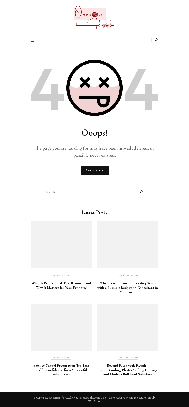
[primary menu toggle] (33, 40)
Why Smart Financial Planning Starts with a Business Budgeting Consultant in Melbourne (127, 287)
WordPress (94, 401)
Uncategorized (61, 275)
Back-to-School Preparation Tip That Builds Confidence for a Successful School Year (61, 370)
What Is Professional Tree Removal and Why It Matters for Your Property (61, 285)
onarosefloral (60, 397)
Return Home (94, 170)
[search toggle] (156, 40)
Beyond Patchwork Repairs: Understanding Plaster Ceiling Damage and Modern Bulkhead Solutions (127, 370)
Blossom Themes (133, 397)
